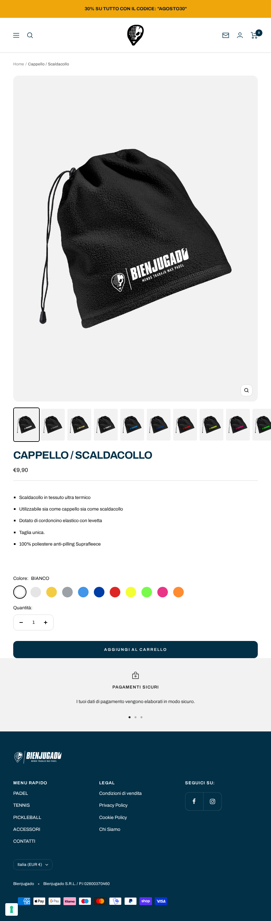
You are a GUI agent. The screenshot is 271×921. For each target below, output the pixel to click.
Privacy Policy (113, 805)
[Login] (240, 35)
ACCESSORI (26, 829)
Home (18, 64)
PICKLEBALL (27, 817)
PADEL (20, 793)
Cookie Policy (113, 817)
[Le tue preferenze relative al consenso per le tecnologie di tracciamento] (11, 909)
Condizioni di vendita (120, 793)
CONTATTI (24, 841)
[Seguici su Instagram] (212, 801)
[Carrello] (254, 35)
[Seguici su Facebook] (194, 801)
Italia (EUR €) (30, 864)
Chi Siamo (109, 829)
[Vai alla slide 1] (130, 717)
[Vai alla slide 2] (135, 717)
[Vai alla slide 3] (141, 717)
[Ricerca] (30, 35)
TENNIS (21, 805)
